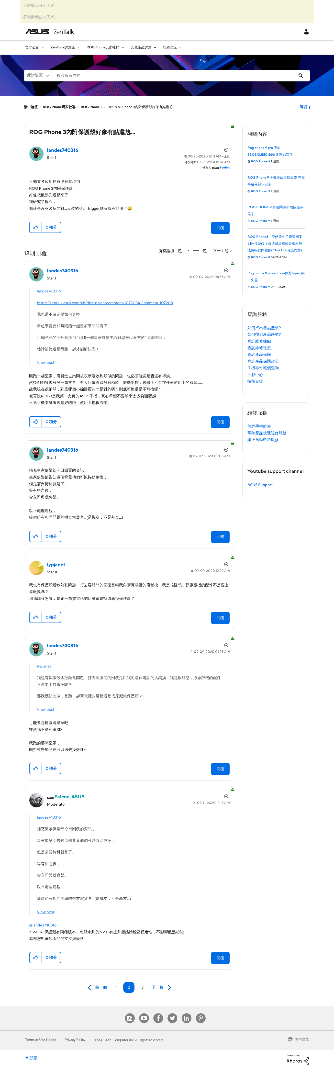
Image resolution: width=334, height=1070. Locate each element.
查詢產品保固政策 (263, 361)
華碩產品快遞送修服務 (267, 433)
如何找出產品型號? (264, 327)
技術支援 (255, 381)
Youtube (144, 1013)
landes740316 (49, 291)
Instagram (129, 1013)
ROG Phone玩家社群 (59, 107)
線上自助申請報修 (263, 439)
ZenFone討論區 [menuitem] (63, 47)
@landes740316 (42, 925)
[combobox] (181, 75)
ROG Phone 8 (260, 257)
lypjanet (44, 666)
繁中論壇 (31, 107)
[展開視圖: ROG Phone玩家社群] (122, 47)
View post (45, 362)
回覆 (220, 227)
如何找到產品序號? (264, 334)
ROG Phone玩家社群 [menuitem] (103, 47)
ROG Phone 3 (91, 107)
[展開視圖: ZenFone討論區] (78, 47)
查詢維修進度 (259, 348)
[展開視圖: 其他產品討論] (155, 47)
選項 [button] (303, 107)
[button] (36, 227)
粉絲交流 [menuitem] (170, 47)
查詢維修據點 (259, 341)
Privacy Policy (75, 1040)
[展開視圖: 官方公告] (42, 47)
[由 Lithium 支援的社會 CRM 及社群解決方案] (298, 1059)
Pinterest (200, 1013)
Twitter (172, 1013)
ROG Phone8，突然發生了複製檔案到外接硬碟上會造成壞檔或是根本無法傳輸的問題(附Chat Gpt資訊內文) (274, 244)
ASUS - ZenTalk (49, 31)
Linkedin (186, 1013)
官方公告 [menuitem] (32, 47)
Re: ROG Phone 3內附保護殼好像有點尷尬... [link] (141, 107)
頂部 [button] (34, 1058)
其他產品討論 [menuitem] (141, 47)
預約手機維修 (259, 426)
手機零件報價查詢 (263, 368)
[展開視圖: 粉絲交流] (180, 47)
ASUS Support (260, 484)
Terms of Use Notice (40, 1040)
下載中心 (255, 374)
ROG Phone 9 (260, 161)
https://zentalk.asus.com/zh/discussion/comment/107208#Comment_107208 (105, 303)
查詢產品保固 (259, 354)
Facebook (158, 1013)
